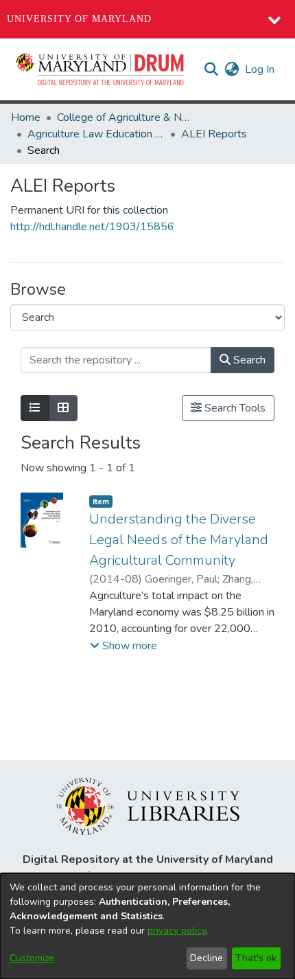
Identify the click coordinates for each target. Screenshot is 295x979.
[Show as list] (35, 408)
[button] (100, 69)
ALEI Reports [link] (214, 134)
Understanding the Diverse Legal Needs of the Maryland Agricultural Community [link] (178, 540)
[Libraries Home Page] (148, 805)
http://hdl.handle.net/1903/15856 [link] (92, 226)
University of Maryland (79, 19)
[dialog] (147, 926)
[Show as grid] (63, 408)
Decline (206, 958)
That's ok (255, 958)
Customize (32, 958)
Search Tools (234, 408)
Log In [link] (260, 69)
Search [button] (248, 360)
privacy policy (177, 930)
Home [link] (25, 117)
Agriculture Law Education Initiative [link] (96, 134)
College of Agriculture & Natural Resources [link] (125, 117)
